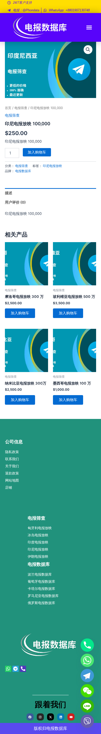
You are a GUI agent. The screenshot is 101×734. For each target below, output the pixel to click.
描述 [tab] (8, 193)
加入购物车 (37, 152)
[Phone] (87, 645)
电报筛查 (20, 108)
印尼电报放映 (52, 166)
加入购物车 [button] (20, 313)
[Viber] (87, 721)
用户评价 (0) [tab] (15, 202)
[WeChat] (87, 690)
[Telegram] (87, 675)
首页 (8, 108)
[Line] (87, 706)
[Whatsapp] (87, 660)
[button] (89, 27)
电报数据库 (23, 171)
